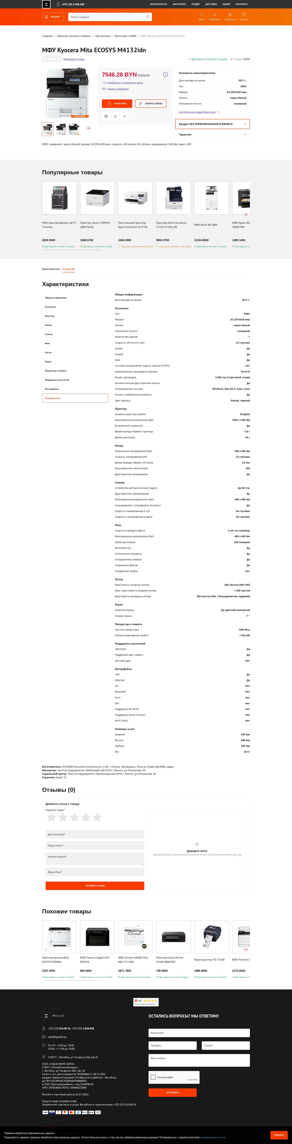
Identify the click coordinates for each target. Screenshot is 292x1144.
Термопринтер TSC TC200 (209, 959)
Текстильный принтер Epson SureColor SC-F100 (132, 225)
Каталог (55, 16)
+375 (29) (59, 1028)
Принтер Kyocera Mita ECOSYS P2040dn (55, 959)
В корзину (120, 103)
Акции (226, 4)
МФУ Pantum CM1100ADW (248, 959)
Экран (48, 361)
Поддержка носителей (57, 379)
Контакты (241, 4)
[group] (67, 92)
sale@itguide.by (57, 1036)
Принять (279, 1135)
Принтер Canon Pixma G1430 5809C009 (169, 959)
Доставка (211, 4)
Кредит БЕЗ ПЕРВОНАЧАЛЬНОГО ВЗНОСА (206, 124)
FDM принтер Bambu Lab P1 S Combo (59, 225)
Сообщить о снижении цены (125, 82)
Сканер (49, 334)
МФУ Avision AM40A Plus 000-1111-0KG (133, 959)
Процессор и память (55, 370)
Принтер (49, 315)
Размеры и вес (53, 398)
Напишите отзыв (73, 59)
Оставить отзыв (95, 885)
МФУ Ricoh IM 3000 (205, 224)
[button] (46, 128)
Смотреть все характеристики (197, 112)
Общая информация (56, 297)
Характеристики (51, 268)
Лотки (48, 352)
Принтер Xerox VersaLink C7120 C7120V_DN (171, 225)
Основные (50, 306)
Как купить (179, 4)
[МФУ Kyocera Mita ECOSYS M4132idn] (124, 116)
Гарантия (185, 134)
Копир (48, 325)
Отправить (172, 1092)
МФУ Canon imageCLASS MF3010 (94, 959)
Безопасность (158, 4)
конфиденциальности (212, 1137)
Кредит (196, 4)
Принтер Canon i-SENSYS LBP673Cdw (95, 225)
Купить (154, 103)
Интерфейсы (52, 389)
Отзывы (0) (69, 268)
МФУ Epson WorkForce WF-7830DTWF (248, 225)
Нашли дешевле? (118, 88)
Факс (47, 343)
